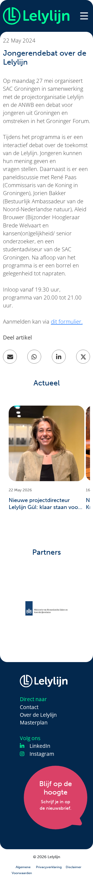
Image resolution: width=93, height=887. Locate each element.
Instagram (41, 754)
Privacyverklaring (49, 867)
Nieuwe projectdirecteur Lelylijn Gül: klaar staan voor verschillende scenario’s (44, 504)
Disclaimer (73, 867)
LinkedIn (39, 746)
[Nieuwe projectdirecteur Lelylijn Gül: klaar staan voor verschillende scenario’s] (46, 443)
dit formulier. (67, 321)
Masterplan (34, 722)
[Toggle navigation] (84, 16)
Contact (29, 707)
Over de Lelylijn (38, 714)
